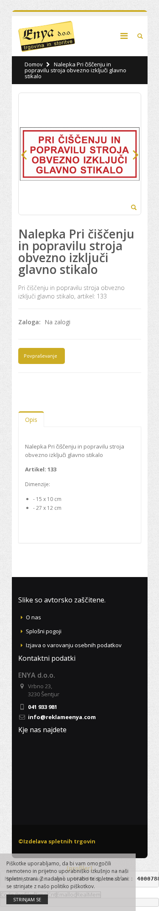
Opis (31, 420)
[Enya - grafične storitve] (47, 36)
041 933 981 (42, 707)
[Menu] (124, 35)
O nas (33, 617)
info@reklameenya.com (62, 717)
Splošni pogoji (43, 631)
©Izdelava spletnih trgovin (56, 841)
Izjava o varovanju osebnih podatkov (74, 645)
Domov (34, 64)
